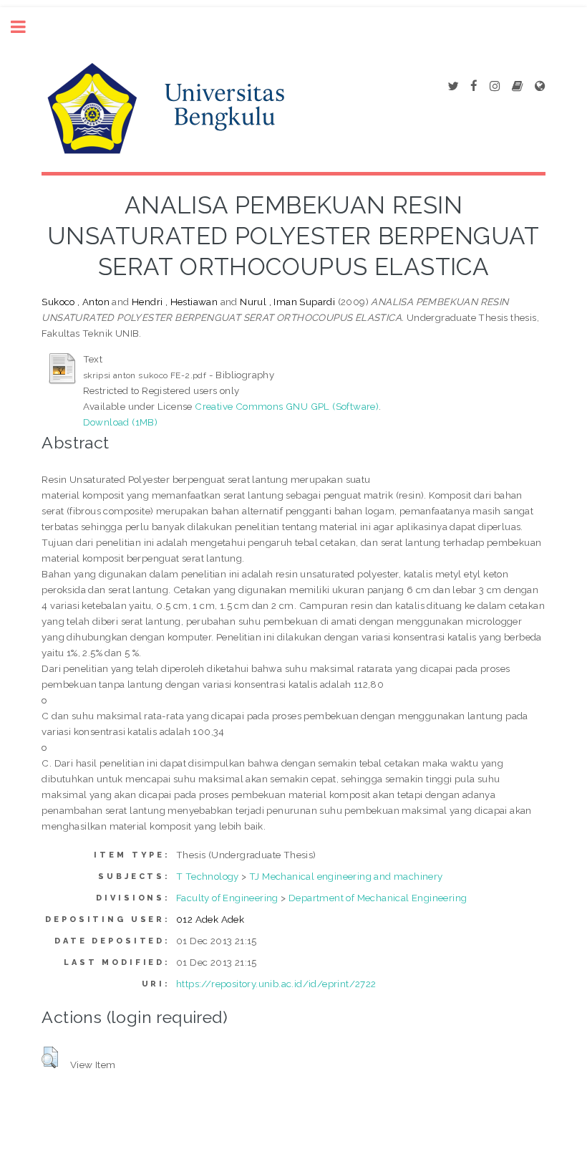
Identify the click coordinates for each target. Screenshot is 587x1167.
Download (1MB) (120, 422)
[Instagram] (495, 86)
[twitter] (452, 86)
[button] (50, 1057)
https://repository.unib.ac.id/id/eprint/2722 (276, 983)
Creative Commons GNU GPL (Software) (287, 406)
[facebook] (473, 86)
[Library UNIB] (540, 86)
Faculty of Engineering (227, 897)
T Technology (207, 876)
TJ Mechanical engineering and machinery (346, 876)
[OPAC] (517, 86)
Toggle (26, 27)
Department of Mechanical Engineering (377, 897)
